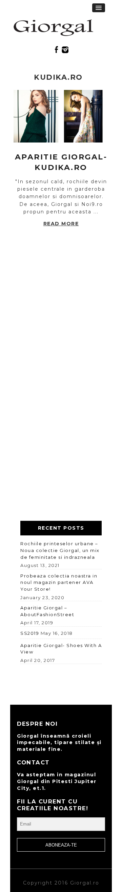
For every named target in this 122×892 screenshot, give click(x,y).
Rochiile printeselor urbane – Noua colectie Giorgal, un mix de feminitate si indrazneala (60, 550)
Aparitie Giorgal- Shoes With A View (61, 649)
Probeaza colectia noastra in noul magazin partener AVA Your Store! (58, 582)
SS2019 (29, 633)
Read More (61, 224)
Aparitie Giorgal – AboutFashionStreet (47, 611)
